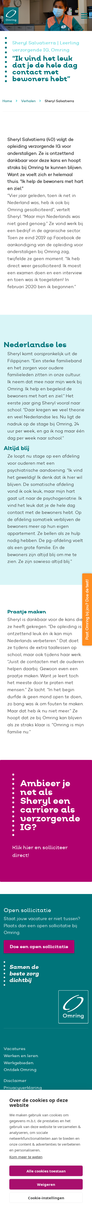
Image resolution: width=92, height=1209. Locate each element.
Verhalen (28, 101)
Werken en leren (21, 1055)
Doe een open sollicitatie (39, 946)
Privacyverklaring (23, 1087)
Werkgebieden (19, 1062)
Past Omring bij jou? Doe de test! (87, 609)
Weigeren (46, 1184)
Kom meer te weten (25, 1156)
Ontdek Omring (20, 1069)
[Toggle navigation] (83, 15)
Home (7, 101)
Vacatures (15, 1048)
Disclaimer (15, 1080)
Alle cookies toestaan (46, 1171)
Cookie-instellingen (46, 1197)
